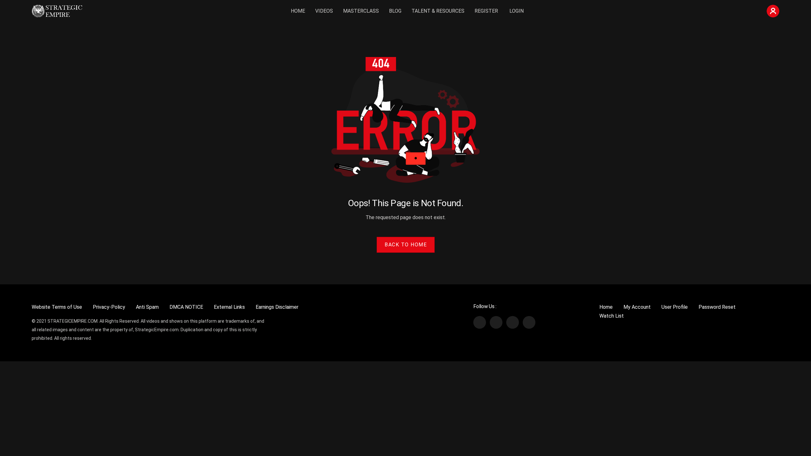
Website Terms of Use (57, 307)
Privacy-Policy (109, 307)
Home (298, 11)
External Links (229, 307)
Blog (395, 11)
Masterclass (361, 11)
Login (516, 11)
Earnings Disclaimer (277, 307)
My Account (637, 307)
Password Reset (717, 307)
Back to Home (406, 245)
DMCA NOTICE (186, 307)
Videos (324, 11)
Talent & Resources (438, 11)
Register (486, 11)
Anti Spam (147, 307)
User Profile (674, 307)
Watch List (611, 316)
